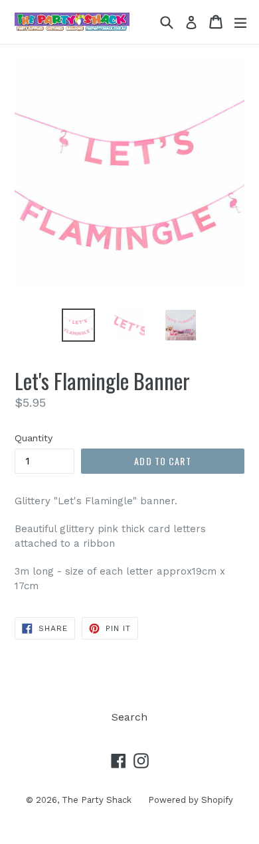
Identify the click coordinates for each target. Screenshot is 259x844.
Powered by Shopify (190, 800)
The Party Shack (96, 800)
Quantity (33, 438)
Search (129, 717)
